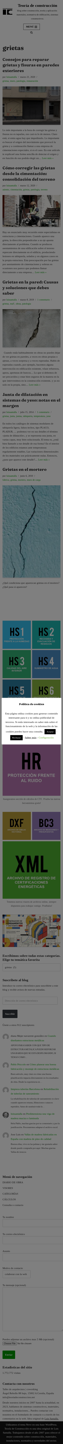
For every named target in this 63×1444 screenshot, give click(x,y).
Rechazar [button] (16, 737)
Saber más (30, 737)
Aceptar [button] (50, 731)
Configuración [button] (46, 737)
